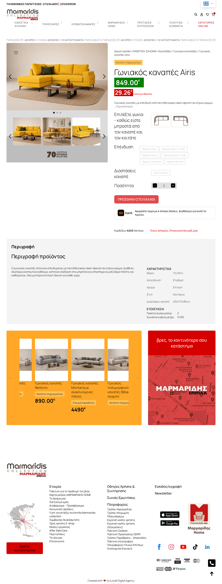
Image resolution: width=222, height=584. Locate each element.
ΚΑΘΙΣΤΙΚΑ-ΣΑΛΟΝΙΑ (22, 24)
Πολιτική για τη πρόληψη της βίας (69, 491)
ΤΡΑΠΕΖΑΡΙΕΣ (50, 24)
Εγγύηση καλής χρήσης (121, 520)
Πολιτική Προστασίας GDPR (123, 534)
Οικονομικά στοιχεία (119, 548)
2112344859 (50, 4)
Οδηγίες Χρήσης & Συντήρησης (121, 488)
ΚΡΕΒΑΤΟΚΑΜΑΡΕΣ (83, 24)
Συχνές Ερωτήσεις (121, 497)
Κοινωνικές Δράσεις (61, 509)
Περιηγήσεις (57, 534)
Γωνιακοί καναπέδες (185, 51)
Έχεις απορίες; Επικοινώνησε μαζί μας (174, 230)
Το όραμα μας (57, 498)
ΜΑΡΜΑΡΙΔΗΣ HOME (116, 24)
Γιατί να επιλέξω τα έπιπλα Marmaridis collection (72, 514)
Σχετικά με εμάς (59, 502)
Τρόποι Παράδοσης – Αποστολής (126, 538)
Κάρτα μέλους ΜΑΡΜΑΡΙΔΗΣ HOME (70, 495)
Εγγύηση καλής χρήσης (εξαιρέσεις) (121, 525)
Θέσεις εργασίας (59, 527)
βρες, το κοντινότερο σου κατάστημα (182, 343)
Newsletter (163, 493)
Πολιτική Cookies (117, 530)
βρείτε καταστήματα (24, 548)
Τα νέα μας (55, 537)
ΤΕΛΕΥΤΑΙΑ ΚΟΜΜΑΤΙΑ (176, 24)
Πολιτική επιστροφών (120, 541)
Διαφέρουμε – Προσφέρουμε (66, 505)
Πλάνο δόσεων (115, 516)
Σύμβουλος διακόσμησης (64, 520)
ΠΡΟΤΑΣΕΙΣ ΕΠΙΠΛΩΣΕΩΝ (145, 24)
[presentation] (10, 76)
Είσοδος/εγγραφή (168, 486)
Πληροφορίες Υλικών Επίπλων (125, 545)
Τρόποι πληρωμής (118, 513)
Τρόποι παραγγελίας (119, 509)
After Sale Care (58, 530)
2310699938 (68, 4)
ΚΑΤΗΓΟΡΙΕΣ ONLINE (206, 24)
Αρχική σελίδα (122, 51)
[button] (54, 112)
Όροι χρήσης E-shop (61, 523)
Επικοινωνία (56, 541)
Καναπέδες (164, 51)
